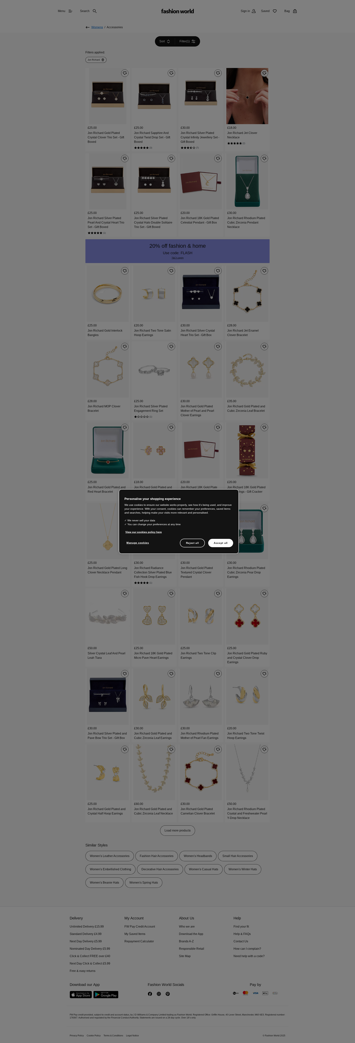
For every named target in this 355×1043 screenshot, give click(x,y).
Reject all (192, 542)
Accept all (220, 542)
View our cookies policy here (141, 531)
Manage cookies (137, 542)
